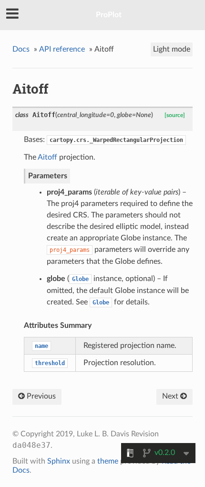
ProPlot (109, 15)
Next (171, 396)
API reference (62, 49)
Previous (40, 396)
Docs (21, 49)
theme (107, 461)
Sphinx (58, 461)
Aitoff (47, 157)
